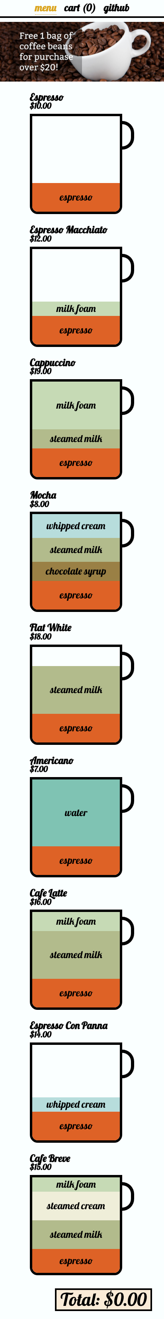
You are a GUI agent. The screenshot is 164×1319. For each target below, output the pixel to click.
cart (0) (80, 7)
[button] (82, 52)
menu (46, 7)
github (116, 7)
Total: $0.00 (103, 1299)
